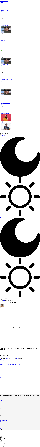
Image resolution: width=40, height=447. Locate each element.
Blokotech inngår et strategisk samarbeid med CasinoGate (6, 95)
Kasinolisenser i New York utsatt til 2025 (5, 64)
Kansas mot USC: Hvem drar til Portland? (5, 25)
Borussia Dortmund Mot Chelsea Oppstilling (3, 420)
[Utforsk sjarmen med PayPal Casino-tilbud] (6, 56)
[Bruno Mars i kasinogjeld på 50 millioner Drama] (6, 71)
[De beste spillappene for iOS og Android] (6, 17)
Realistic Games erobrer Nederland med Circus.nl (5, 49)
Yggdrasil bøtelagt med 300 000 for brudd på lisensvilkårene (6, 79)
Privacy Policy (17, 358)
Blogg (0, 377)
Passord (0, 439)
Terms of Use (7, 358)
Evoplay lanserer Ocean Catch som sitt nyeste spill (5, 103)
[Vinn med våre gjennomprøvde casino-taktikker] (6, 120)
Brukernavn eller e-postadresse (3, 438)
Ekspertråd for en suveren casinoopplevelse (5, 113)
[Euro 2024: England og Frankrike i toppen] (6, 32)
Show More (3, 135)
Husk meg (2, 440)
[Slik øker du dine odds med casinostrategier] (6, 129)
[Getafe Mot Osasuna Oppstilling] (2, 412)
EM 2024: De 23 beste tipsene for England (5, 40)
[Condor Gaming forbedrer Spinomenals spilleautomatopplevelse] (6, 87)
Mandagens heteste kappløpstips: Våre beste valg (5, 10)
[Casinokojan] (4, 1)
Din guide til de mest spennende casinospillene (5, 122)
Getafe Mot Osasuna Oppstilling (2, 413)
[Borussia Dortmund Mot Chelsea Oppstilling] (2, 419)
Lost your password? (2, 442)
